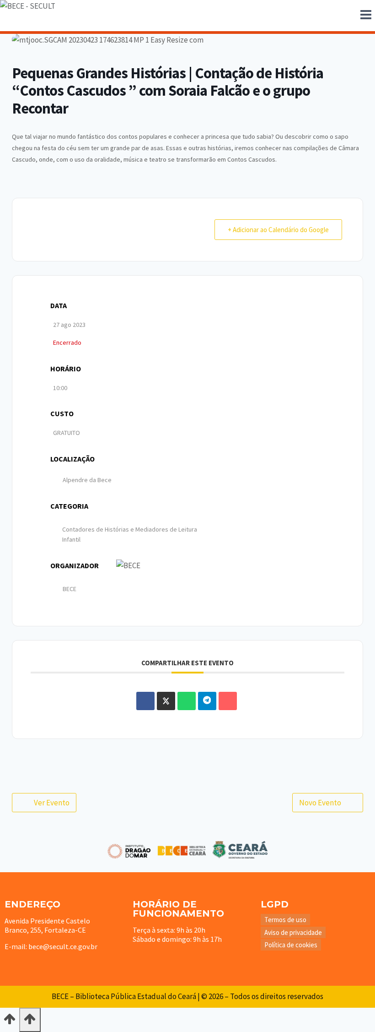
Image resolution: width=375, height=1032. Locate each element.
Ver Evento (52, 803)
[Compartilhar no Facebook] (145, 701)
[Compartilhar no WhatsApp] (186, 701)
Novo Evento (320, 803)
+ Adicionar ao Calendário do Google (278, 229)
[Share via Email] (228, 701)
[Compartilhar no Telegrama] (207, 701)
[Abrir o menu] (365, 15)
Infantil (71, 539)
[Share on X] (166, 701)
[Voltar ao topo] (9, 1022)
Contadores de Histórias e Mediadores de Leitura (129, 529)
